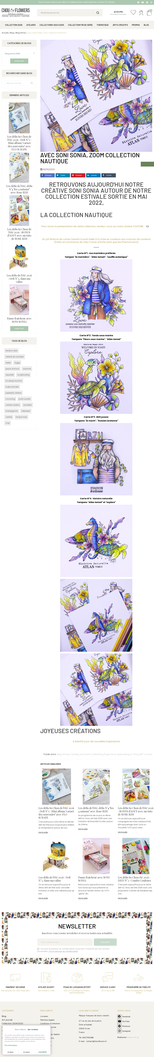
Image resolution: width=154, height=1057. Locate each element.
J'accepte (42, 1052)
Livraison (44, 1016)
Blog (4, 1016)
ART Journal (146, 754)
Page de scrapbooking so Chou (121, 754)
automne (27, 369)
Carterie (74, 754)
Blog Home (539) (13, 53)
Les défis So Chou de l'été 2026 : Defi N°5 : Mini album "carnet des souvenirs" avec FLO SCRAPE (19, 143)
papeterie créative (13, 393)
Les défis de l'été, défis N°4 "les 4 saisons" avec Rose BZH (19, 189)
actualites (27, 405)
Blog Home (63, 754)
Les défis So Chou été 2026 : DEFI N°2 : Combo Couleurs (134, 879)
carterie (9, 417)
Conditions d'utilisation (50, 1023)
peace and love (12, 369)
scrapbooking (23, 375)
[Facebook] (138, 2)
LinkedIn (94, 175)
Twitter (62, 175)
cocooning (10, 399)
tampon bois (21, 417)
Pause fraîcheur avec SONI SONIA (19, 320)
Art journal (7, 1020)
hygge (17, 363)
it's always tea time (14, 381)
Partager (48, 175)
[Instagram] (151, 2)
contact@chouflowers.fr (96, 1041)
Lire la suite (43, 832)
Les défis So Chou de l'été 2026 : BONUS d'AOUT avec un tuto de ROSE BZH (19, 233)
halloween (25, 411)
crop (8, 423)
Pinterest (79, 175)
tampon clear (11, 350)
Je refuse (10, 1052)
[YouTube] (142, 2)
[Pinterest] (147, 2)
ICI (148, 226)
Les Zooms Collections (91, 754)
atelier (8, 363)
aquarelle (10, 375)
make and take (12, 387)
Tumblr (108, 175)
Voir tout (19, 61)
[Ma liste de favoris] (133, 13)
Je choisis (26, 1052)
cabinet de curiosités (15, 357)
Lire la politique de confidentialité (63, 951)
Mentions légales (47, 1020)
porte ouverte (24, 399)
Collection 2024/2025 (12, 1023)
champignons (12, 411)
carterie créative (13, 405)
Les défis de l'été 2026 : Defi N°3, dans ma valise (19, 279)
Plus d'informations (11, 1045)
